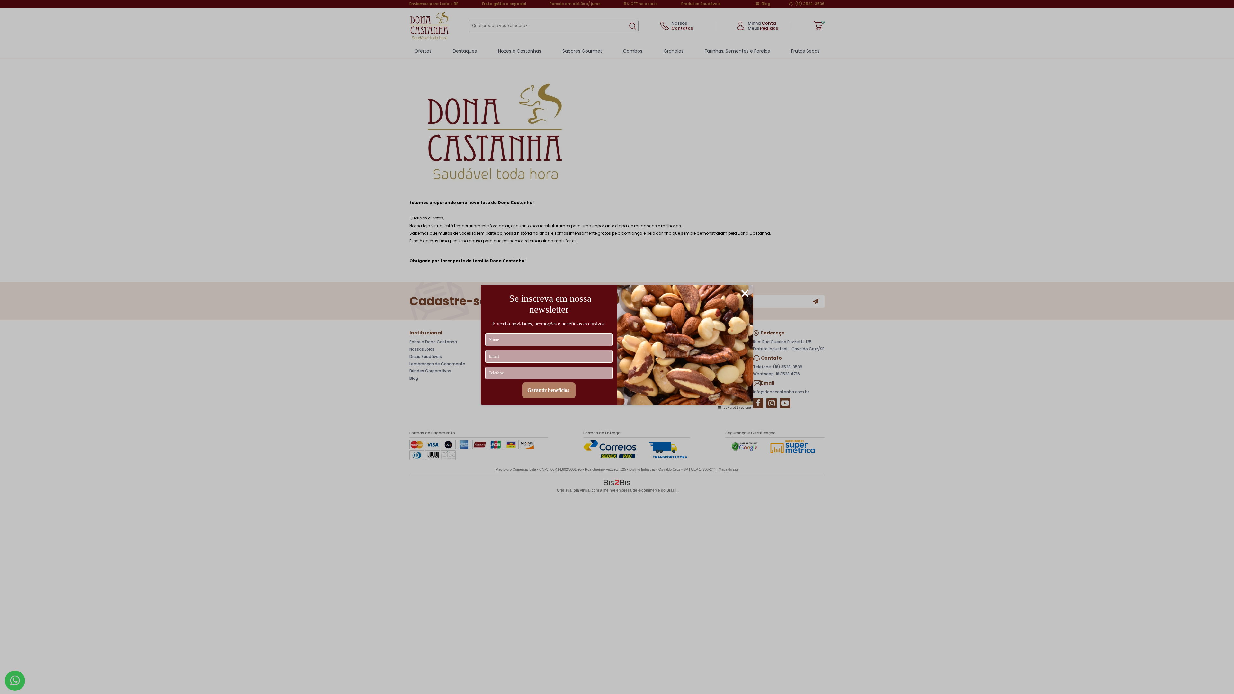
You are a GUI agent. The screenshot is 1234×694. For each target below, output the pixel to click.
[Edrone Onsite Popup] (617, 347)
